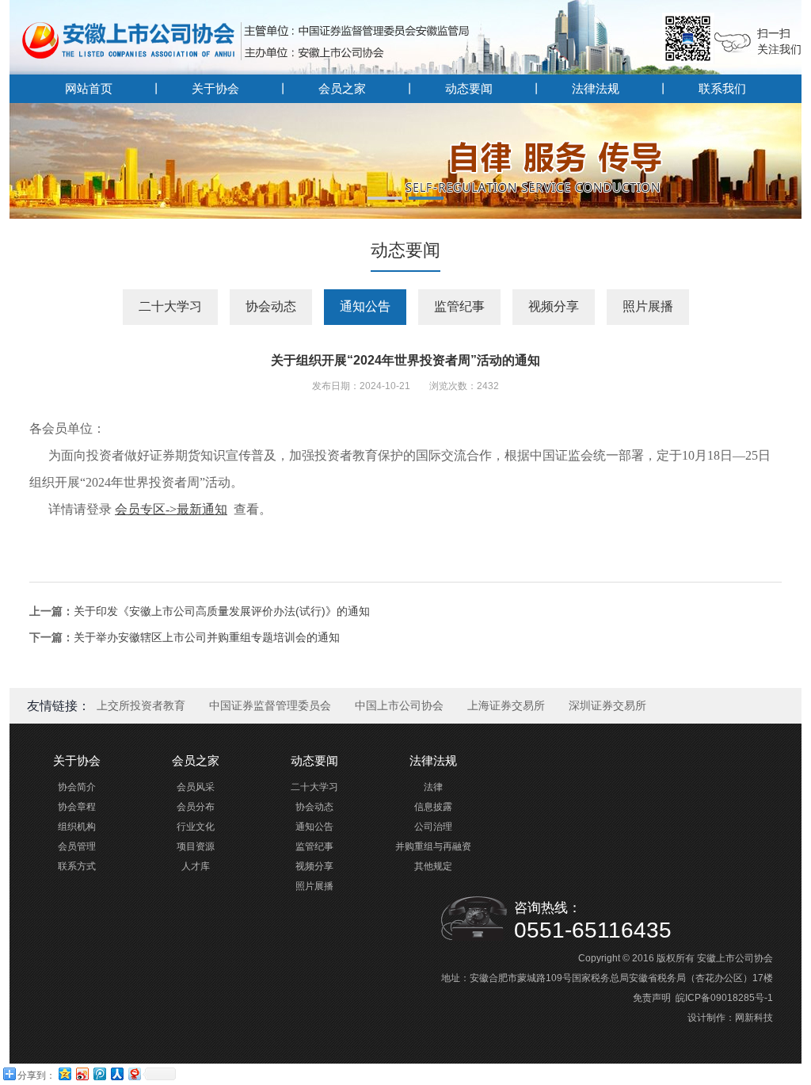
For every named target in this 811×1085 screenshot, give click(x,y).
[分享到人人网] (116, 1073)
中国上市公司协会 (399, 705)
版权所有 (676, 958)
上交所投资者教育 (141, 705)
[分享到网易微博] (134, 1073)
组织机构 (77, 826)
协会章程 (77, 806)
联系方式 (77, 866)
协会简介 (77, 787)
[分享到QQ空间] (64, 1073)
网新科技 (754, 1017)
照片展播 (648, 306)
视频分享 (553, 306)
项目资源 (196, 846)
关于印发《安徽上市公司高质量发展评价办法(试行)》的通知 (222, 611)
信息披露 (433, 806)
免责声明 (652, 997)
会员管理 (77, 846)
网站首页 (88, 88)
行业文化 (196, 826)
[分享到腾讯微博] (99, 1073)
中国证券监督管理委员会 (270, 705)
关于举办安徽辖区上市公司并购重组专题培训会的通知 (207, 637)
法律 (433, 787)
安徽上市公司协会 (735, 958)
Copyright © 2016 (616, 958)
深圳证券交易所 (607, 705)
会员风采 (196, 787)
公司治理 (433, 826)
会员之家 (342, 88)
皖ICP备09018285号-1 (724, 997)
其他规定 (433, 866)
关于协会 (215, 88)
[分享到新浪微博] (81, 1073)
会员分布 (196, 806)
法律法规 (595, 88)
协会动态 (271, 306)
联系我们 (722, 88)
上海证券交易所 (506, 705)
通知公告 (365, 306)
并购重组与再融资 (433, 846)
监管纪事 (459, 306)
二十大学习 (170, 306)
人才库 (195, 866)
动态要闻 (469, 88)
